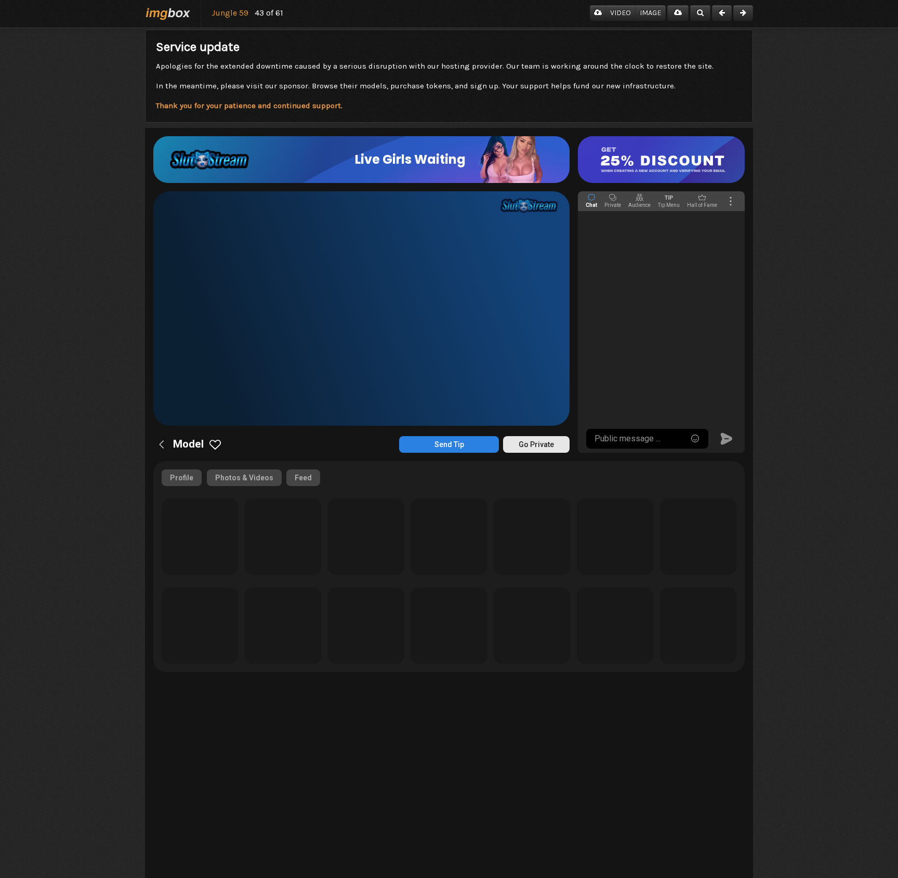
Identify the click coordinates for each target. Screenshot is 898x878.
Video (620, 12)
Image (650, 12)
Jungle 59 (230, 13)
